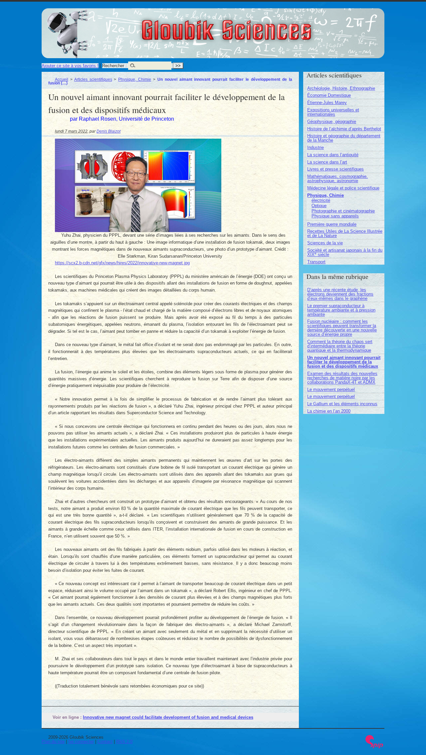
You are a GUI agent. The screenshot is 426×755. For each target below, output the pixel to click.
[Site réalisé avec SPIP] (374, 747)
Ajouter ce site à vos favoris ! (70, 65)
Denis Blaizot (108, 131)
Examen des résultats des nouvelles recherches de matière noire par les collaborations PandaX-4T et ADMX (342, 378)
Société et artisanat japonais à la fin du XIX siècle (344, 252)
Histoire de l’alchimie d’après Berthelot (344, 128)
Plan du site (53, 741)
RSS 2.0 (124, 741)
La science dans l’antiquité (332, 154)
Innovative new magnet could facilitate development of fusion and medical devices (168, 717)
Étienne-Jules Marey (327, 102)
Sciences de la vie (325, 242)
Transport (316, 261)
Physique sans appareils (335, 215)
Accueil (61, 79)
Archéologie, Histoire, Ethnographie (341, 88)
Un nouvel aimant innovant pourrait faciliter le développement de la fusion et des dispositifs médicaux (343, 362)
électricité (321, 200)
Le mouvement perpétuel (331, 389)
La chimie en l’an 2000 (328, 411)
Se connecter (81, 741)
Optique (319, 205)
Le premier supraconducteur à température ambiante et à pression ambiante (341, 310)
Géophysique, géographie (331, 121)
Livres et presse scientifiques (335, 169)
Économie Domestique (329, 95)
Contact (105, 741)
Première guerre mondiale (331, 224)
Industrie (315, 147)
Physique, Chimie (134, 79)
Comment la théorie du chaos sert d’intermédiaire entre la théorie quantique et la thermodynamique (339, 346)
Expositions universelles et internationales (333, 112)
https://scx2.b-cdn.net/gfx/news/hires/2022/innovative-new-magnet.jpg (122, 262)
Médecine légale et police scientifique (343, 188)
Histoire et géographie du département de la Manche (343, 138)
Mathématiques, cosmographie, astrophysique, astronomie (337, 178)
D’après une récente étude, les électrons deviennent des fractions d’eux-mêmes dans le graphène (340, 294)
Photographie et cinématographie (343, 210)
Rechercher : (114, 65)
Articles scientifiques (93, 79)
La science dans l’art (327, 162)
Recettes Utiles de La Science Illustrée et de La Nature (344, 233)
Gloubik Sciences (263, 26)
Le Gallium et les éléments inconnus (342, 403)
